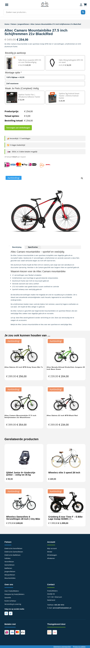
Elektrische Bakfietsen (12, 555)
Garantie (7, 598)
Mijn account (52, 548)
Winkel (49, 552)
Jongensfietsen (23, 24)
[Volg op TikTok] (10, 613)
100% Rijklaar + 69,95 (15, 77)
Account (51, 542)
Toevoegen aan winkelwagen (18, 127)
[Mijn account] (81, 4)
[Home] (45, 6)
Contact (51, 584)
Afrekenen (51, 558)
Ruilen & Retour (10, 601)
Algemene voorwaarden (62, 647)
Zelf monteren (12, 83)
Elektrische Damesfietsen (13, 552)
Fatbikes (7, 558)
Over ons (8, 584)
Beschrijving (16, 247)
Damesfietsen (9, 565)
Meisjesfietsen (9, 575)
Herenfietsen (9, 562)
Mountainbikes (9, 578)
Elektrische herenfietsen (13, 548)
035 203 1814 (59, 605)
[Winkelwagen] (85, 4)
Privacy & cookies (79, 647)
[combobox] (44, 12)
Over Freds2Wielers (11, 591)
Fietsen (13, 24)
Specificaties (33, 247)
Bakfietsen (8, 568)
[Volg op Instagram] (6, 613)
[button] (82, 178)
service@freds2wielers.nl (62, 608)
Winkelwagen (52, 555)
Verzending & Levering (12, 604)
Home (6, 24)
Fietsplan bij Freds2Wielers (14, 594)
